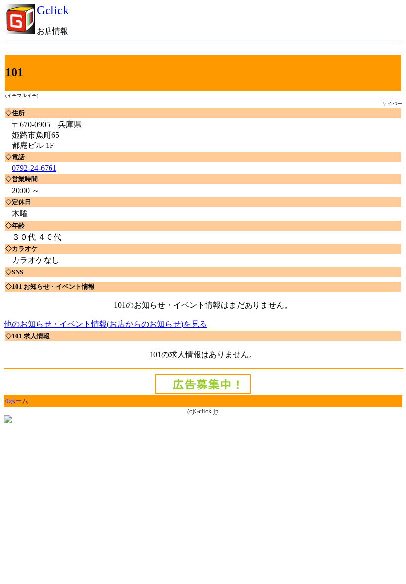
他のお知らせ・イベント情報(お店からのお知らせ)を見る (105, 324)
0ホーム (16, 401)
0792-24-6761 (34, 168)
